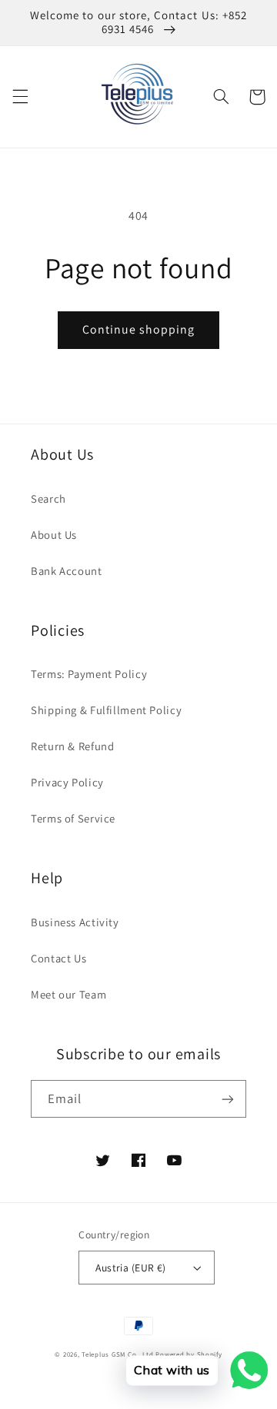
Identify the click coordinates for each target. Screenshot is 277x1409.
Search (48, 498)
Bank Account (66, 570)
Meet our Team (68, 994)
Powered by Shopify (188, 1354)
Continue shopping (138, 329)
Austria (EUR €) (130, 1267)
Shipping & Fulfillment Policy (106, 710)
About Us (54, 534)
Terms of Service (73, 818)
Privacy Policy (67, 782)
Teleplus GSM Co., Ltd (117, 1354)
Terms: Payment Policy (89, 673)
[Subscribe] (227, 1099)
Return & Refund (72, 746)
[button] (20, 97)
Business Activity (75, 922)
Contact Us (58, 958)
